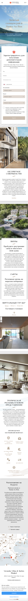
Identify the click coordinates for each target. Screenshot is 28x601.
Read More (14, 197)
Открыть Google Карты (15, 526)
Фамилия (5, 75)
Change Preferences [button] (14, 596)
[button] (12, 236)
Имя (4, 71)
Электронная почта (7, 79)
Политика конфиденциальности (14, 579)
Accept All (14, 593)
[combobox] (4, 84)
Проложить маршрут (15, 529)
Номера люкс (20, 305)
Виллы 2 (13, 305)
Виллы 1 (7, 305)
